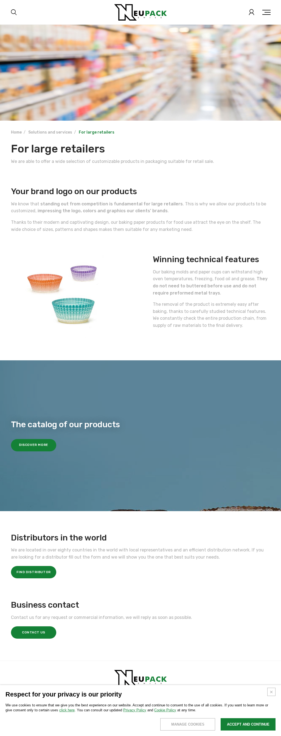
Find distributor (33, 572)
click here (67, 710)
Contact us (33, 632)
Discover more (33, 445)
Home (16, 132)
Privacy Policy (134, 710)
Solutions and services (50, 132)
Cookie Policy (165, 710)
